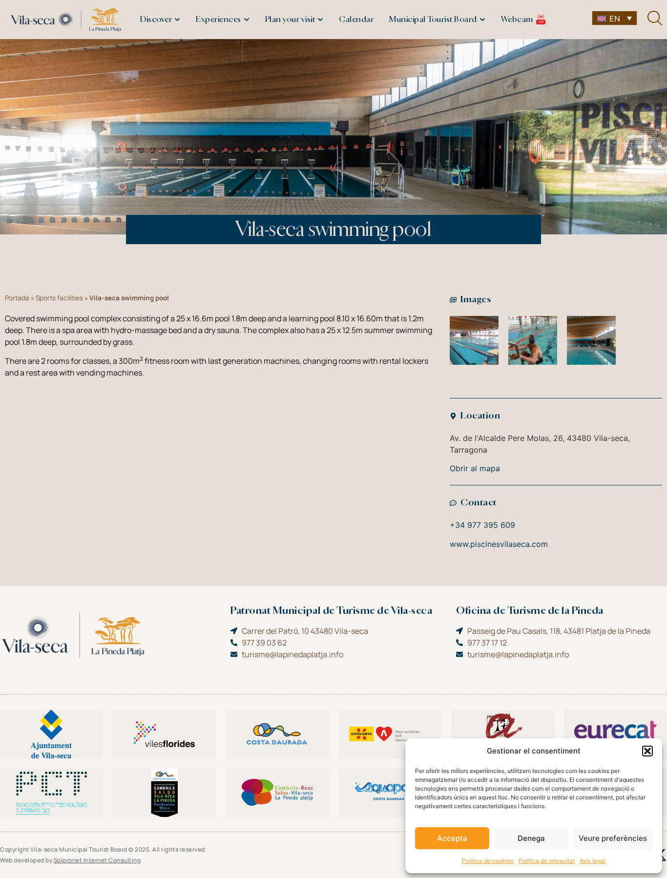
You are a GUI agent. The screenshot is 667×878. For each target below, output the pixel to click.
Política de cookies (488, 860)
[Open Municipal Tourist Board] (482, 19)
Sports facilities (59, 297)
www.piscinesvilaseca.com (499, 544)
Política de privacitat (547, 860)
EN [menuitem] (614, 18)
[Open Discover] (177, 19)
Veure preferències (613, 838)
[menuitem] (614, 18)
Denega (531, 838)
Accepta (452, 838)
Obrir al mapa (475, 468)
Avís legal (592, 860)
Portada (17, 297)
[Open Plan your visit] (320, 19)
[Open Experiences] (247, 19)
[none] (614, 18)
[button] (647, 751)
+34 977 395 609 (482, 525)
